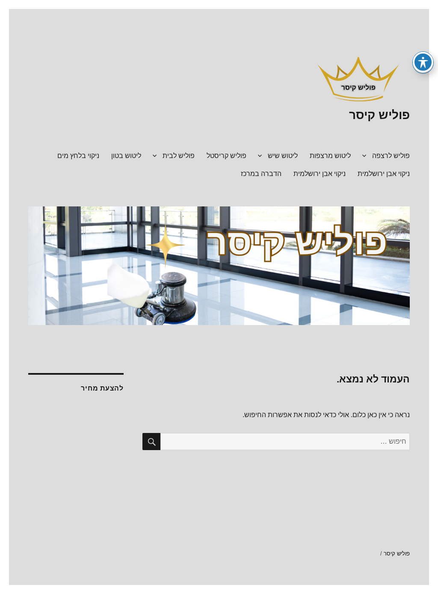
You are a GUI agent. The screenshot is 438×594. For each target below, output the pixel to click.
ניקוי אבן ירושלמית (384, 173)
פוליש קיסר (379, 115)
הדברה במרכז (261, 173)
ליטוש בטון (126, 155)
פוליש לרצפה (391, 155)
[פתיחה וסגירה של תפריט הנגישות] (423, 62)
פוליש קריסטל (226, 155)
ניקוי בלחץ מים (78, 155)
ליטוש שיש (283, 155)
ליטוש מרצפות (330, 155)
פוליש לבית (179, 155)
